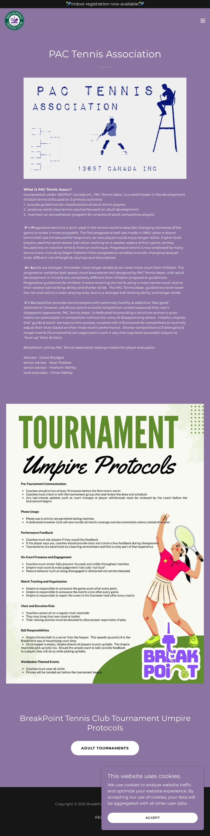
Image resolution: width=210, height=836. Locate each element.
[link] (14, 20)
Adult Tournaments (105, 748)
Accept (152, 818)
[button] (203, 20)
